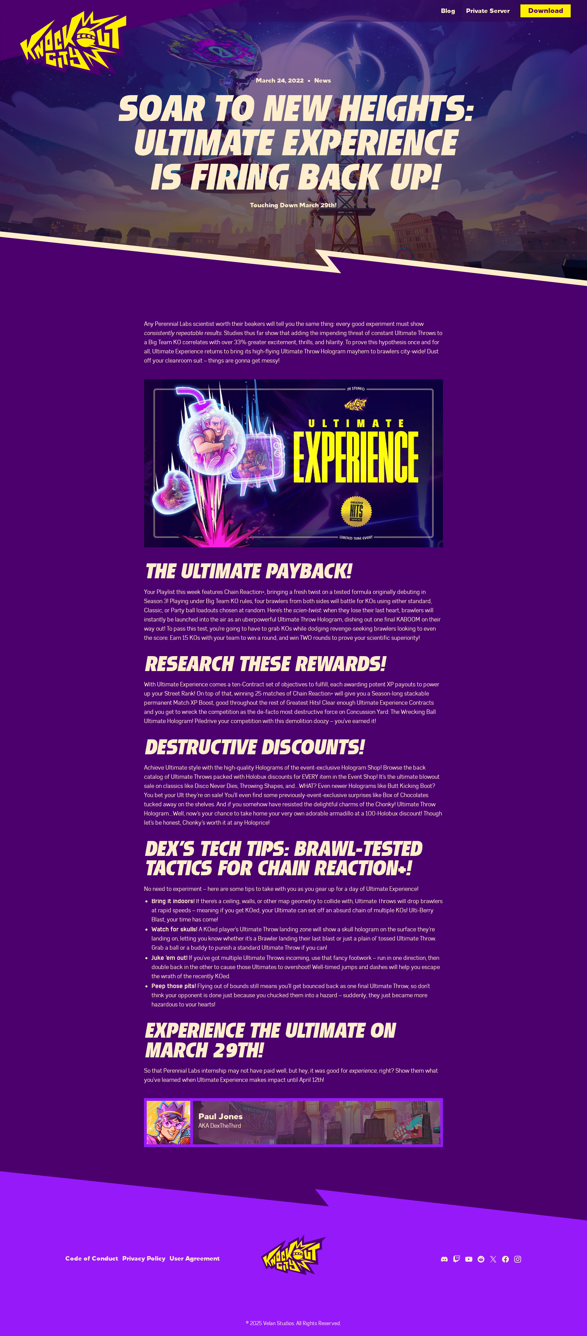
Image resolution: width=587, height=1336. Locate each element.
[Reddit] (481, 1258)
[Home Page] (77, 38)
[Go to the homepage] (293, 1254)
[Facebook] (505, 1258)
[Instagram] (518, 1258)
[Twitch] (456, 1258)
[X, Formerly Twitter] (493, 1258)
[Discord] (444, 1258)
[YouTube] (469, 1258)
